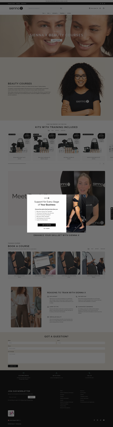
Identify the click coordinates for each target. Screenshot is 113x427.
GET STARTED (46, 225)
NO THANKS (47, 228)
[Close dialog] (84, 196)
